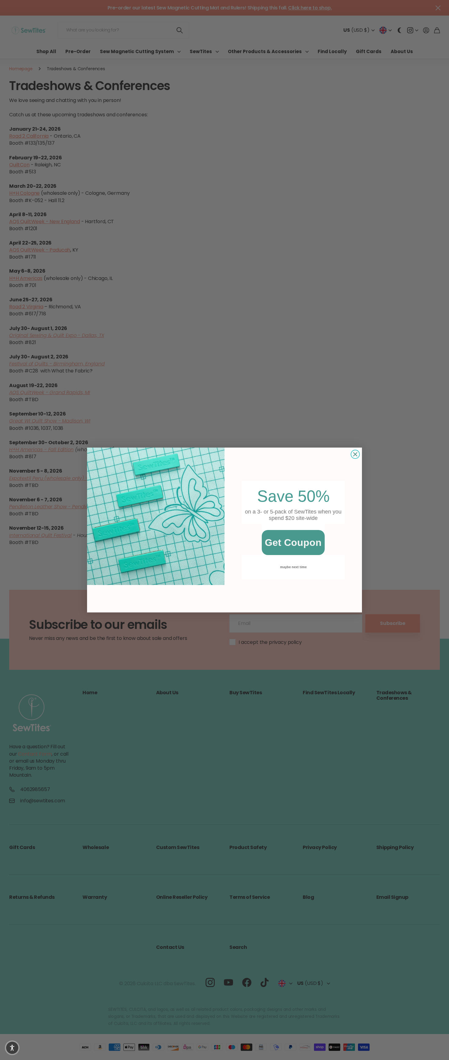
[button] (12, 1047)
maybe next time (293, 567)
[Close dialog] (355, 454)
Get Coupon (293, 542)
